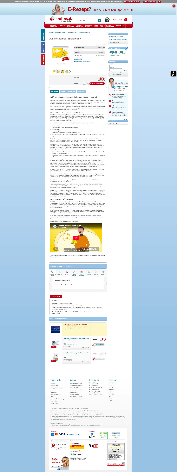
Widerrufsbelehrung (56, 394)
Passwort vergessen (75, 394)
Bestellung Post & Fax (95, 392)
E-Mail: (111, 64)
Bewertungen (81, 91)
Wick (110, 396)
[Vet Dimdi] (116, 435)
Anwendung (59, 274)
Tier (124, 25)
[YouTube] (94, 446)
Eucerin (111, 398)
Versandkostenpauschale (70, 419)
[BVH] (92, 435)
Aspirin (110, 392)
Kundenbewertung (94, 389)
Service (73, 380)
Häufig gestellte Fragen (57, 388)
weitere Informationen (149, 1)
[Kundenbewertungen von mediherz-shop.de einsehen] (116, 452)
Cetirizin (111, 387)
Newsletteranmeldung (75, 399)
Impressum (54, 390)
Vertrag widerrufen (55, 403)
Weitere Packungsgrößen (68, 91)
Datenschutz (54, 392)
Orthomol (111, 389)
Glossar (53, 383)
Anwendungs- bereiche (53, 275)
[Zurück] (50, 283)
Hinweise (89, 274)
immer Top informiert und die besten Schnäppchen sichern (119, 107)
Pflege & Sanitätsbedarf (110, 26)
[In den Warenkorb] (96, 84)
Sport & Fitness (96, 26)
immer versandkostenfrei (118, 101)
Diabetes (118, 25)
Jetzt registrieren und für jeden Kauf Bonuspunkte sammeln (119, 114)
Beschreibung (54, 91)
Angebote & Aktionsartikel (53, 26)
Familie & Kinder (102, 26)
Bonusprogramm (93, 385)
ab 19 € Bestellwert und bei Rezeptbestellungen (119, 96)
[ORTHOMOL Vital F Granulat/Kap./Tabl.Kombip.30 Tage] (55, 329)
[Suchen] (99, 20)
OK (159, 1)
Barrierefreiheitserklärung (57, 399)
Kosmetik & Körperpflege (79, 26)
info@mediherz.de (120, 90)
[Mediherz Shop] (62, 19)
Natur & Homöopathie (70, 26)
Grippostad (111, 383)
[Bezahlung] (69, 434)
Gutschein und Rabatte (95, 387)
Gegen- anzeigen (74, 275)
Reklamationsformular (76, 385)
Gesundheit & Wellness (88, 26)
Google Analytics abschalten (131, 1)
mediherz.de (56, 380)
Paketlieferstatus (74, 388)
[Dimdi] (103, 435)
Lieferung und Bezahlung (76, 390)
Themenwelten (54, 385)
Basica (110, 400)
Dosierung (67, 274)
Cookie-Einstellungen (56, 401)
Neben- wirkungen (81, 275)
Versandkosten (74, 392)
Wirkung (96, 274)
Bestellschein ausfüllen (76, 396)
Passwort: (111, 67)
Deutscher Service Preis (95, 394)
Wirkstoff (103, 274)
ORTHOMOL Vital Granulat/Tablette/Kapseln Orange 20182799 (76, 328)
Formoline (111, 394)
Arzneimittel (62, 25)
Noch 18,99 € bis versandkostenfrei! (118, 39)
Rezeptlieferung (93, 383)
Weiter (105, 283)
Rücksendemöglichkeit (76, 383)
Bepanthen (111, 385)
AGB (52, 396)
